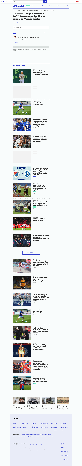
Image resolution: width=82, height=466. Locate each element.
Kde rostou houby (33, 434)
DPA (32, 444)
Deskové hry (45, 437)
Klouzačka (36, 436)
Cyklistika (35, 259)
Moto (46, 5)
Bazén (19, 436)
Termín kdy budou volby (17, 427)
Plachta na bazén (23, 436)
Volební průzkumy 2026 (17, 424)
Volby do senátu (15, 428)
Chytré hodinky (54, 437)
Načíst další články (31, 252)
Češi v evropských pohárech (46, 434)
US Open (34, 343)
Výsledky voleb (15, 426)
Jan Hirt (23, 426)
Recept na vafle (44, 428)
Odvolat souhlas (63, 458)
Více (67, 5)
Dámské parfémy (36, 437)
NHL (32, 430)
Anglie (34, 276)
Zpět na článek (15, 22)
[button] (22, 76)
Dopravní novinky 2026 (64, 426)
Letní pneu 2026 (63, 423)
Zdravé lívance (43, 426)
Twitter (62, 448)
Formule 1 (33, 428)
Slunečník (32, 436)
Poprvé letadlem (54, 424)
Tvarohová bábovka (44, 427)
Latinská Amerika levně (55, 428)
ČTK (30, 444)
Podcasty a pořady (61, 5)
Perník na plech (44, 430)
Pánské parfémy (60, 437)
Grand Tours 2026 (25, 430)
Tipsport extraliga (35, 426)
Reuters (34, 444)
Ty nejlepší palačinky (44, 423)
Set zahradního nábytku (42, 436)
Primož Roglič (24, 428)
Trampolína (28, 436)
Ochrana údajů (63, 454)
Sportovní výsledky (36, 101)
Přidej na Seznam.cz (64, 451)
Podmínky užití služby (64, 452)
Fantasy (28, 5)
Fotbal (33, 5)
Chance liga (34, 423)
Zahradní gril (49, 436)
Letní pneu (41, 437)
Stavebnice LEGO (30, 437)
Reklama (62, 450)
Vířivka (52, 436)
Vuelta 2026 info (25, 423)
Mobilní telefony (24, 437)
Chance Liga (35, 183)
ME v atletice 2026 (35, 427)
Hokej (38, 5)
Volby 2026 (14, 423)
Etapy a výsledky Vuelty (26, 424)
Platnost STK (62, 430)
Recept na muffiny (44, 424)
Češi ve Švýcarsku (54, 427)
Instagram (62, 447)
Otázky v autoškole (63, 428)
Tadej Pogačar (24, 427)
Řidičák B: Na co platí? (64, 427)
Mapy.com (21, 434)
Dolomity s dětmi (54, 430)
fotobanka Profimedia (40, 444)
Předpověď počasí (26, 434)
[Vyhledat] (45, 1)
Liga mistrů (35, 326)
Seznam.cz (78, 1)
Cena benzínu (38, 434)
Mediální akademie (64, 456)
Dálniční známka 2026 (64, 424)
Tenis (42, 5)
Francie (34, 118)
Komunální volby (15, 430)
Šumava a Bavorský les (55, 426)
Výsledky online (52, 5)
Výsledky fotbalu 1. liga (35, 424)
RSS (61, 444)
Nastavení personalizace (65, 459)
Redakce (62, 443)
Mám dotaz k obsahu (64, 455)
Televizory (49, 437)
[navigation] (1, 1)
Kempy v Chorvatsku (54, 423)
